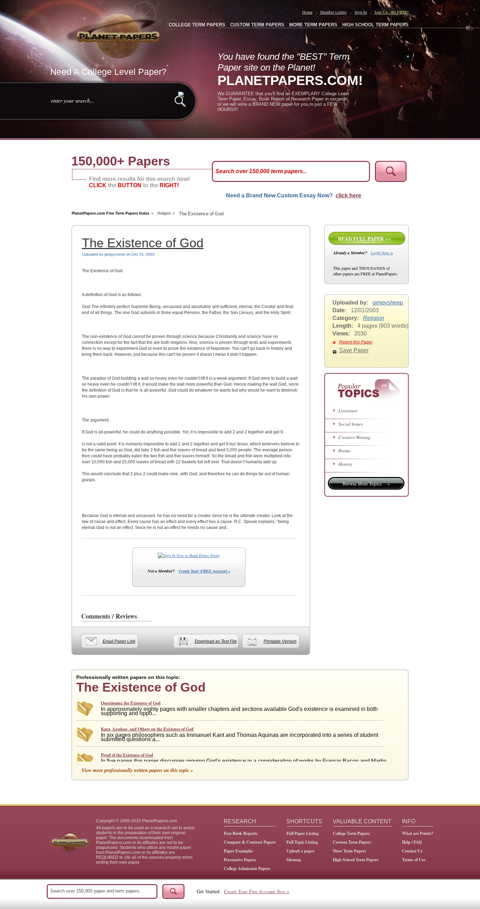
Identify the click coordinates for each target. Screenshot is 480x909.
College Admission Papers (247, 868)
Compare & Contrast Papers (250, 842)
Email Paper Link (119, 641)
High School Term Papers (355, 860)
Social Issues (350, 424)
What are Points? (417, 833)
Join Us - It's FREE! (392, 12)
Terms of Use (414, 860)
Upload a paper (300, 851)
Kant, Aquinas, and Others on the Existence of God (147, 729)
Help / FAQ (412, 842)
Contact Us (412, 851)
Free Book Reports (241, 833)
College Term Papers (351, 833)
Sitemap (293, 860)
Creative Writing (354, 437)
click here (348, 195)
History (345, 464)
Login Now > (382, 252)
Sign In (361, 12)
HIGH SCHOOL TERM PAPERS (375, 24)
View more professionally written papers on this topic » (137, 770)
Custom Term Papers (352, 842)
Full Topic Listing (302, 842)
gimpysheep (387, 303)
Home (307, 12)
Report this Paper (355, 342)
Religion (164, 213)
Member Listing (333, 12)
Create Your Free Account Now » (256, 891)
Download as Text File (216, 641)
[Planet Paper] (119, 35)
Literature (348, 410)
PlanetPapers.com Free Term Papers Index (110, 213)
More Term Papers (349, 851)
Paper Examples (238, 851)
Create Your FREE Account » (204, 571)
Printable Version (280, 641)
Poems (344, 450)
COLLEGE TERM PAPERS (197, 24)
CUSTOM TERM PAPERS (257, 24)
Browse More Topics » (366, 483)
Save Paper (354, 350)
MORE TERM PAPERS (313, 24)
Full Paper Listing (302, 833)
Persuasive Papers (240, 860)
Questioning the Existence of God (131, 703)
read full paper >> (364, 238)
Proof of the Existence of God (127, 755)
